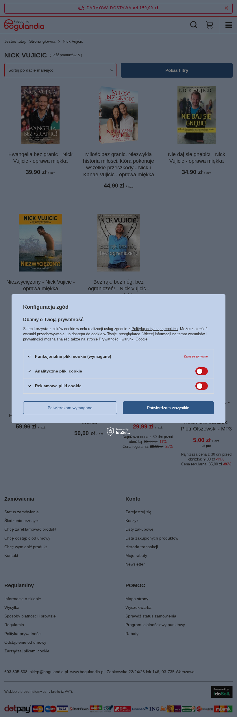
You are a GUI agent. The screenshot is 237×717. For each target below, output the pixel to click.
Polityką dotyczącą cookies (155, 328)
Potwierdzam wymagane (70, 407)
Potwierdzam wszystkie (168, 407)
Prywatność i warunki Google (123, 339)
